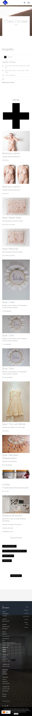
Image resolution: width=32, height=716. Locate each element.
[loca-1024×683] (16, 315)
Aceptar (16, 713)
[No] (30, 711)
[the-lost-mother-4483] (16, 382)
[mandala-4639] (16, 435)
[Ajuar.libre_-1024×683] (16, 349)
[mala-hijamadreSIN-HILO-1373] (16, 229)
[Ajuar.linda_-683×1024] (16, 260)
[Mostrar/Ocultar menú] (28, 2)
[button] (16, 57)
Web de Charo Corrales (8, 82)
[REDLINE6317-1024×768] (16, 131)
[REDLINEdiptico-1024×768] (16, 164)
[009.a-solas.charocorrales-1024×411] (16, 475)
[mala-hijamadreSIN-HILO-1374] (16, 198)
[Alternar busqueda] (24, 2)
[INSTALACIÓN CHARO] (16, 497)
